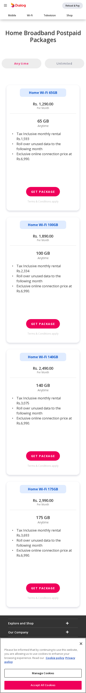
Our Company (18, 632)
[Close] (81, 643)
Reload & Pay (73, 5)
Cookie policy (55, 658)
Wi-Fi (30, 15)
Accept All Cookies (43, 685)
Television (50, 15)
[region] (43, 665)
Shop (70, 15)
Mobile (12, 15)
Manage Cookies (43, 673)
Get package (43, 192)
